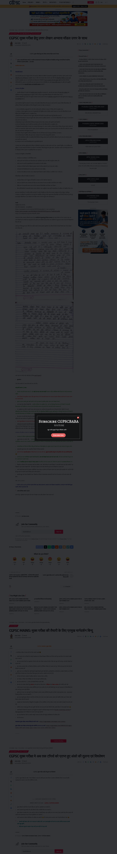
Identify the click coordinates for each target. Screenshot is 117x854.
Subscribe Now (58, 435)
